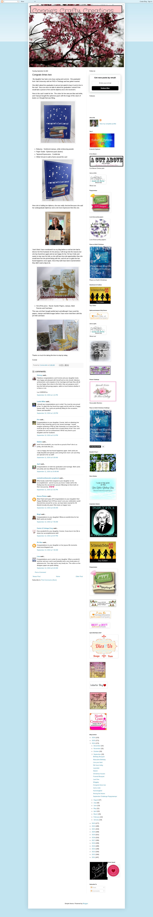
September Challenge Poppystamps (105, 796)
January (96, 820)
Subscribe (105, 88)
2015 (94, 846)
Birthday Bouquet (98, 756)
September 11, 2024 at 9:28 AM (47, 457)
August (96, 800)
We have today (98, 765)
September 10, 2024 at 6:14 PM (47, 435)
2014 (94, 849)
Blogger (85, 903)
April (38, 464)
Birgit (39, 514)
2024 (94, 743)
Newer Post (36, 576)
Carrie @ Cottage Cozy (45, 528)
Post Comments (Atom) (49, 580)
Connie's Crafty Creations (73, 10)
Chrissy (39, 375)
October (96, 751)
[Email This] (60, 365)
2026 (94, 737)
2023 (94, 823)
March (96, 814)
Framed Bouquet (98, 776)
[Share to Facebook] (66, 365)
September (97, 754)
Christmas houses (99, 773)
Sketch (95, 771)
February (97, 817)
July (95, 803)
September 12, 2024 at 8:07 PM (47, 536)
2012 (94, 854)
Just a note (96, 788)
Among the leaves (99, 793)
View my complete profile (108, 124)
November (97, 748)
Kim (38, 419)
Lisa (38, 556)
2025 (94, 740)
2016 (94, 843)
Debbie (39, 442)
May (95, 808)
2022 (94, 826)
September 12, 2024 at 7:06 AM (47, 522)
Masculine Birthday (99, 759)
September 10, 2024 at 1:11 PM (47, 395)
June (95, 805)
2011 (93, 857)
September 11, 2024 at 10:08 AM (48, 471)
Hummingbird (97, 791)
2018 (94, 837)
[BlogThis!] (62, 365)
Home (58, 576)
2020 (94, 832)
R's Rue (39, 542)
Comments (96, 891)
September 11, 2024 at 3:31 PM (47, 489)
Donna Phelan (42, 496)
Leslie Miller (41, 401)
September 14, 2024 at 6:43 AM (47, 568)
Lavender (96, 768)
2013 (94, 851)
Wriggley (96, 782)
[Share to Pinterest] (68, 365)
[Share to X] (64, 365)
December (97, 746)
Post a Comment (40, 572)
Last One (96, 779)
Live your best (97, 762)
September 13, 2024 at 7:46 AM (47, 550)
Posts (94, 887)
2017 (94, 840)
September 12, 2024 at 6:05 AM (47, 508)
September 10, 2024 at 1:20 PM (47, 413)
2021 (94, 829)
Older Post (79, 576)
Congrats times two (99, 785)
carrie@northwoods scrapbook (48, 478)
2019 (94, 834)
